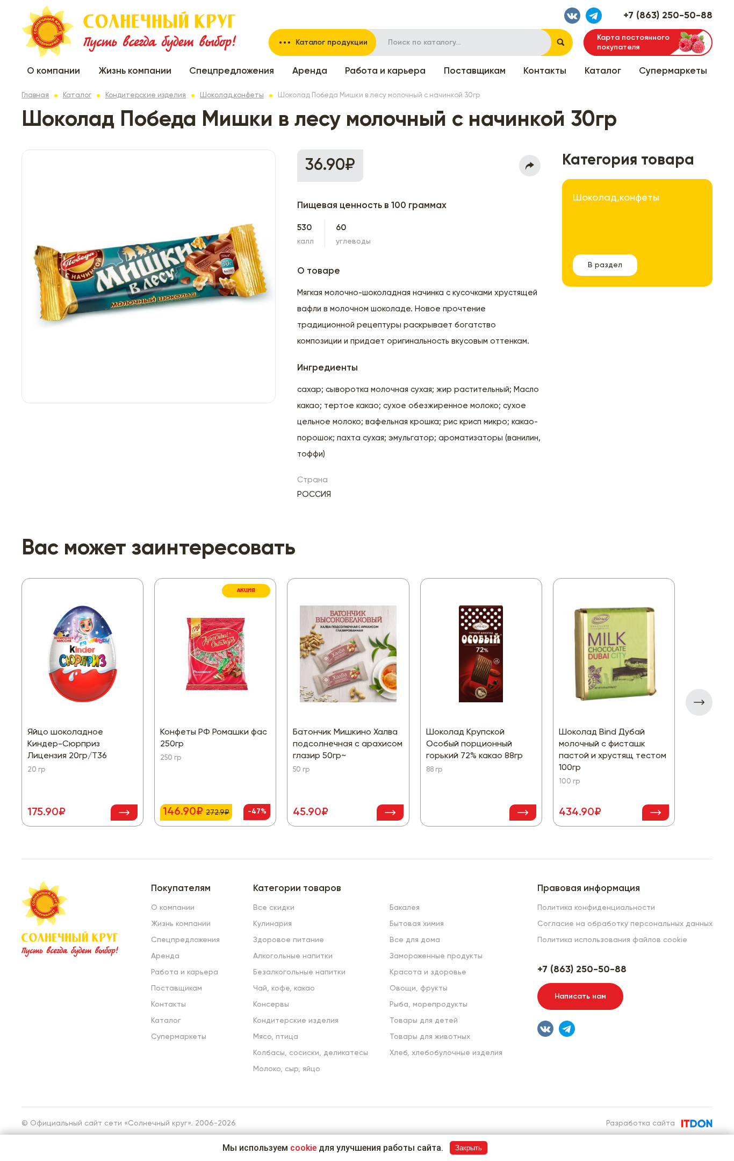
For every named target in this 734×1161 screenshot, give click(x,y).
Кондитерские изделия (145, 95)
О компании (53, 71)
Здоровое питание (288, 940)
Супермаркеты (673, 71)
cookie (303, 1148)
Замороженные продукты (436, 956)
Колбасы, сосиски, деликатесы (310, 1053)
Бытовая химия (417, 924)
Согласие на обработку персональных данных (625, 924)
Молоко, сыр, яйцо (286, 1069)
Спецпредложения (231, 71)
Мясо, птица (275, 1037)
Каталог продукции (332, 42)
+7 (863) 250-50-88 (668, 15)
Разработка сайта (640, 1123)
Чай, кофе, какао (284, 988)
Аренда (309, 71)
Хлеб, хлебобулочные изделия (446, 1053)
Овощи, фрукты (419, 988)
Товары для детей (424, 1020)
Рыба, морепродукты (428, 1004)
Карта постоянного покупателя (633, 42)
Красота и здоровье (428, 972)
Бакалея (405, 907)
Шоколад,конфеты (232, 95)
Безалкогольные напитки (299, 972)
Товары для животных (430, 1037)
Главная (35, 95)
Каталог (603, 71)
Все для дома (415, 940)
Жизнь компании (134, 71)
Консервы (271, 1004)
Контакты (544, 71)
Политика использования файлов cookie (612, 940)
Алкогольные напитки (293, 956)
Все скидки (273, 907)
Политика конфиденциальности (596, 907)
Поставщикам (475, 71)
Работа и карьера (385, 71)
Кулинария (272, 924)
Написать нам (580, 996)
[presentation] (699, 702)
